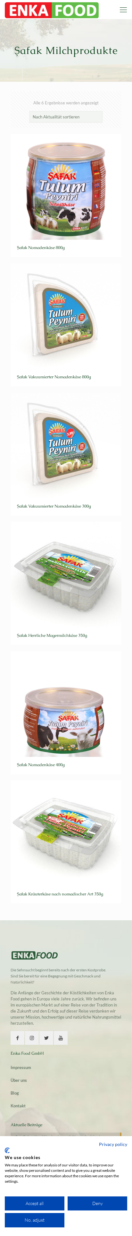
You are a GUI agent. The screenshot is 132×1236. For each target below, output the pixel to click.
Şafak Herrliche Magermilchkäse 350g (52, 635)
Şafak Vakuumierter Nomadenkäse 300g (54, 506)
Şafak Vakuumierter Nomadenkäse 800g (54, 377)
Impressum (21, 1067)
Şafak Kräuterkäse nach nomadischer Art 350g (60, 894)
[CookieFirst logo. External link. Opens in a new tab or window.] (7, 1150)
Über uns (19, 1080)
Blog (15, 1093)
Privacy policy (113, 1144)
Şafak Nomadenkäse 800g (41, 247)
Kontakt (18, 1105)
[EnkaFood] (52, 10)
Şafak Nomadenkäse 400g (41, 764)
